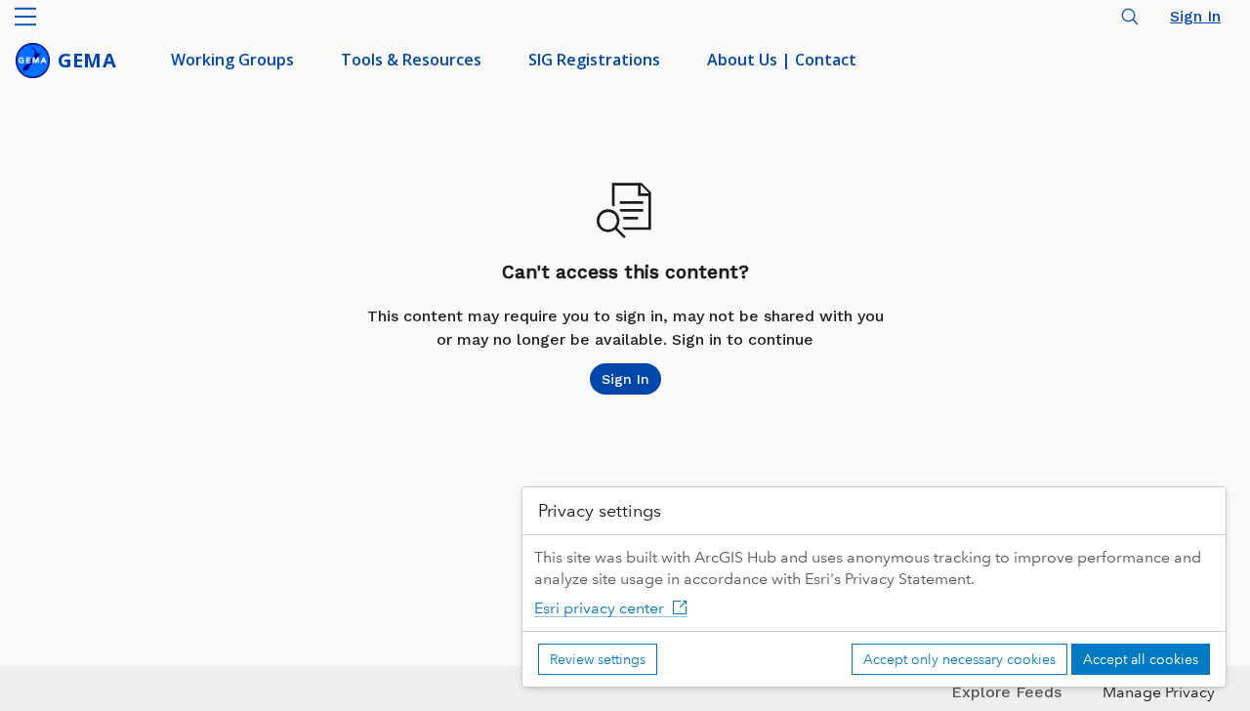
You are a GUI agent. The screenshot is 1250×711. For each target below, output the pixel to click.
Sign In (1195, 16)
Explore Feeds (1006, 692)
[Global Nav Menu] (25, 16)
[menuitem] (232, 60)
